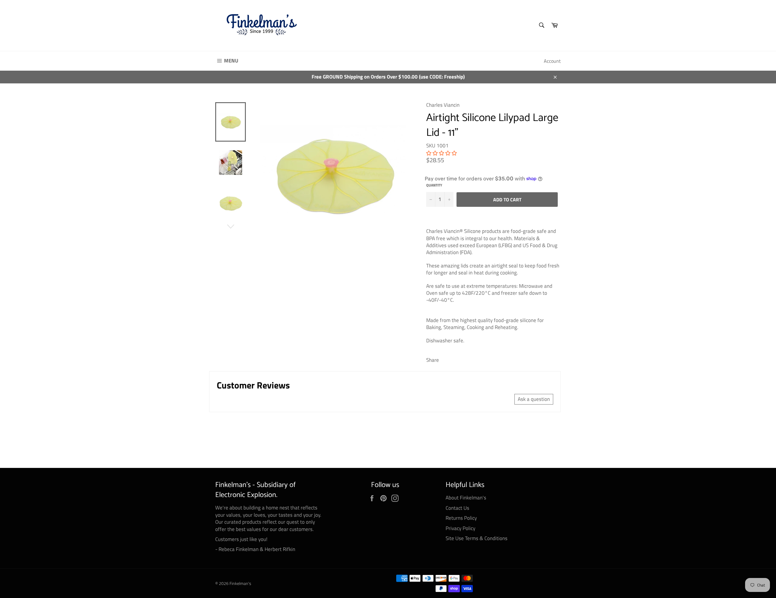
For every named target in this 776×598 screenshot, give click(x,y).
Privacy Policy (460, 528)
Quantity (434, 185)
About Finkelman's (466, 498)
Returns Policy (461, 518)
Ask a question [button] (534, 399)
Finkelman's (240, 583)
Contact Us (457, 508)
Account (552, 61)
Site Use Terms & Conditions (476, 538)
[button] (441, 153)
